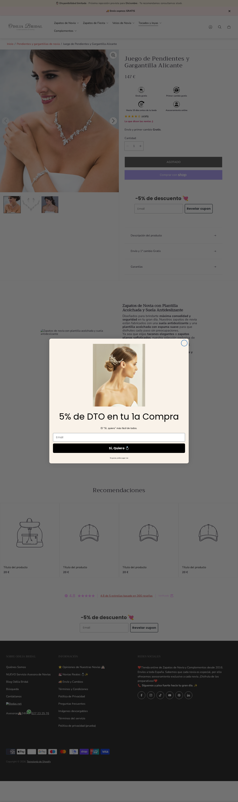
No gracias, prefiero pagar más (119, 458)
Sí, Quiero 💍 (119, 448)
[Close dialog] (184, 343)
